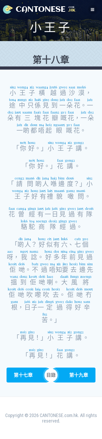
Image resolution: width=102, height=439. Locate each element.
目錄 (51, 375)
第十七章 (23, 375)
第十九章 (78, 375)
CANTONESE (40, 10)
